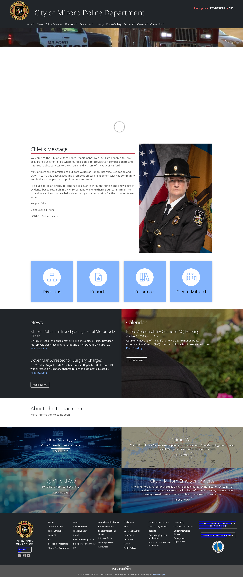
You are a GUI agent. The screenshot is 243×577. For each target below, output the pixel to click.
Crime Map (53, 535)
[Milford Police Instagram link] (25, 555)
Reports (152, 530)
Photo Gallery (113, 24)
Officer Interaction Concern (182, 532)
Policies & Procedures (58, 543)
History (100, 24)
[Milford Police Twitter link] (29, 555)
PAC (50, 539)
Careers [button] (141, 24)
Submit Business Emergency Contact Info (218, 525)
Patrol (76, 535)
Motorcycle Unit (105, 542)
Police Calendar (54, 24)
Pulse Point (128, 535)
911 (231, 8)
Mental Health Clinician (108, 522)
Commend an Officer (183, 526)
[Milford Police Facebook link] (20, 555)
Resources (103, 546)
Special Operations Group (107, 532)
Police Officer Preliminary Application (159, 544)
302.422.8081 (217, 8)
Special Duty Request (158, 526)
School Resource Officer (84, 543)
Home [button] (29, 24)
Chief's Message (55, 526)
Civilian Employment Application (157, 537)
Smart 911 (128, 539)
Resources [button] (85, 24)
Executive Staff (80, 530)
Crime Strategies (56, 530)
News (40, 24)
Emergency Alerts (131, 530)
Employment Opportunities (180, 540)
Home (51, 522)
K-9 (74, 548)
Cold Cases (128, 522)
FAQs (125, 526)
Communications (106, 526)
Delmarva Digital (158, 574)
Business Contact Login (218, 535)
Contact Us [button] (156, 24)
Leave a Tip (179, 522)
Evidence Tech (105, 538)
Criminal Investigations (83, 539)
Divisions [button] (70, 24)
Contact (24, 549)
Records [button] (128, 24)
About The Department (59, 548)
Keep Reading (39, 348)
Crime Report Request (158, 522)
